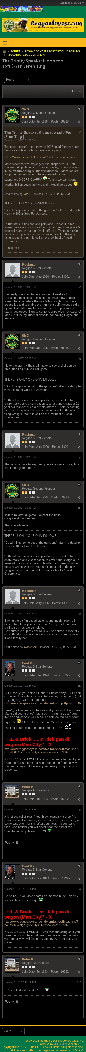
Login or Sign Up (70, 3)
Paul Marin (30, 663)
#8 (80, 809)
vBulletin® (60, 1044)
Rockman (29, 264)
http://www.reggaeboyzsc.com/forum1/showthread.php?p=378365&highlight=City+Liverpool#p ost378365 (41, 750)
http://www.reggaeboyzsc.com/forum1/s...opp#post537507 (42, 703)
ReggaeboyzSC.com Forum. (26, 54)
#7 (80, 686)
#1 (80, 132)
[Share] (78, 122)
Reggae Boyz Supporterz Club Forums (52, 51)
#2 (80, 287)
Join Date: (29, 121)
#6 (80, 614)
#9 (80, 889)
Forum (15, 51)
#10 (79, 982)
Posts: (55, 121)
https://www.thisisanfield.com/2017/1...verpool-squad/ (39, 157)
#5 (80, 508)
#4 (80, 457)
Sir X (25, 109)
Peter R (27, 787)
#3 (80, 358)
